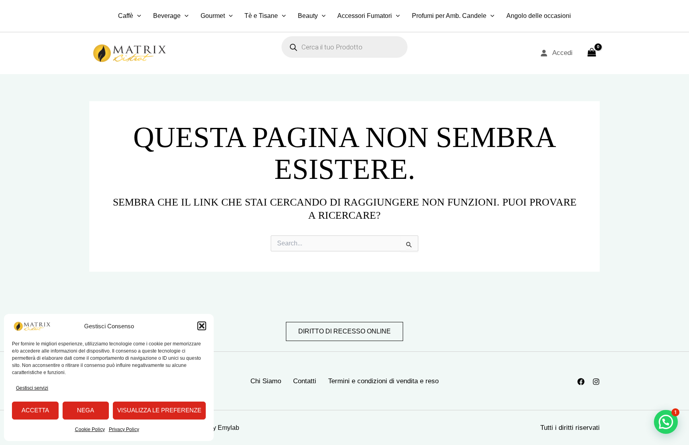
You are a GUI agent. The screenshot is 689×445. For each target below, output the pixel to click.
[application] (137, 16)
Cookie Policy (90, 429)
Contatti (304, 381)
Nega (85, 410)
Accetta (35, 410)
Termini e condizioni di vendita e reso (383, 381)
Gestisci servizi (32, 388)
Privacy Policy (124, 429)
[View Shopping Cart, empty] (592, 53)
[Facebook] (581, 381)
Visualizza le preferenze (159, 410)
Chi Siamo (265, 381)
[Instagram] (596, 381)
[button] (202, 326)
